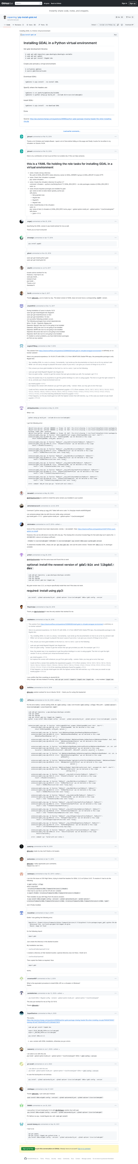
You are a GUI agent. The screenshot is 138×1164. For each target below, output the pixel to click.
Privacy (47, 1158)
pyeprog (30, 846)
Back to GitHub (56, 3)
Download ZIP (129, 25)
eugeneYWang (32, 346)
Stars (32, 25)
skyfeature (31, 619)
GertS (29, 293)
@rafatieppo (59, 1110)
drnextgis (30, 238)
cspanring (12, 17)
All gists (46, 3)
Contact (78, 1158)
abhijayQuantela (33, 408)
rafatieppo (30, 1089)
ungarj (29, 221)
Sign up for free (28, 1149)
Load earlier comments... (71, 131)
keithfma (30, 687)
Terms (42, 1158)
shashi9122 (31, 306)
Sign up (132, 3)
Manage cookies (86, 1158)
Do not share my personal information (103, 1158)
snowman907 (32, 978)
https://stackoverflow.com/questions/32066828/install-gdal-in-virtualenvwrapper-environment (70, 350)
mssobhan (31, 913)
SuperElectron (32, 1013)
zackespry (30, 874)
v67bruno (30, 700)
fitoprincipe (31, 607)
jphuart (29, 136)
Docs (72, 1158)
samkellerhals (32, 993)
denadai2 (30, 493)
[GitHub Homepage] (25, 1158)
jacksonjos (31, 859)
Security (53, 1158)
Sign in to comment (84, 1148)
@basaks (35, 298)
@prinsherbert (39, 611)
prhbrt (29, 555)
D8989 (29, 1105)
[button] (118, 24)
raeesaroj (30, 1049)
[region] (69, 82)
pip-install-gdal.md (27, 17)
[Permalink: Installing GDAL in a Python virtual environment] (22, 43)
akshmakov (31, 524)
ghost (29, 253)
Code (8, 25)
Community (66, 1158)
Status (59, 1158)
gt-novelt (30, 1064)
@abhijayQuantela (33, 498)
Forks (44, 25)
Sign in (124, 3)
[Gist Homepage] (7, 3)
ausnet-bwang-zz (33, 1124)
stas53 (29, 268)
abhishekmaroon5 (33, 506)
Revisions (19, 25)
